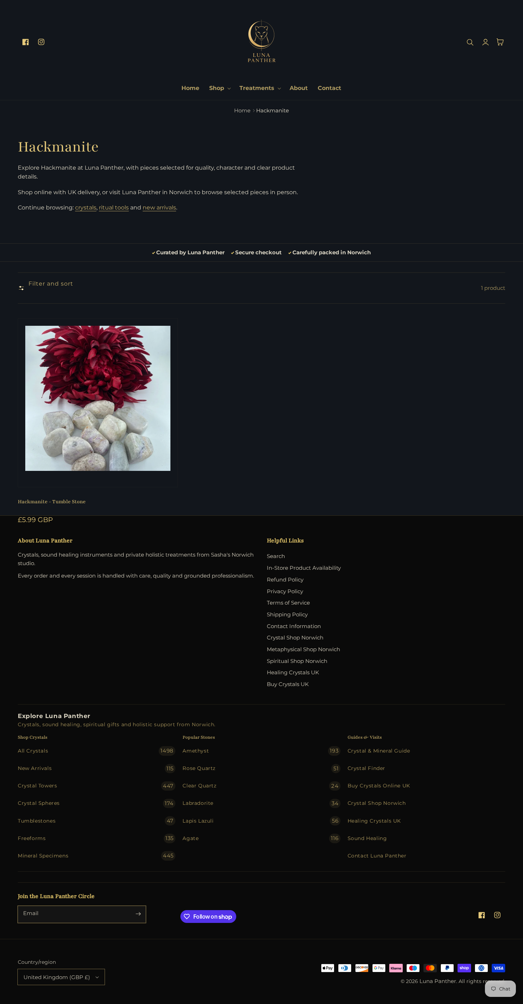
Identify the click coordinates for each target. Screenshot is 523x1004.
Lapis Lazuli (260, 820)
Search (276, 556)
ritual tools (114, 207)
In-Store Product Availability (304, 567)
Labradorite (260, 803)
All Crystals (96, 750)
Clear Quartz (260, 785)
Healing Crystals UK (293, 672)
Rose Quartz (260, 768)
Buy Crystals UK (288, 684)
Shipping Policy (287, 614)
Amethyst (260, 750)
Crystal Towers (96, 785)
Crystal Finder (366, 768)
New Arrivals (96, 768)
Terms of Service (288, 602)
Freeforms (96, 838)
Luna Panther (437, 981)
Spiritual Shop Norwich (297, 661)
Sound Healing (367, 838)
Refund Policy (285, 579)
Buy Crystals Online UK (379, 785)
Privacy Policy (285, 591)
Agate (260, 838)
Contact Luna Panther (377, 855)
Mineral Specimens (96, 855)
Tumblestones (96, 820)
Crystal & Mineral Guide (379, 751)
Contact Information (294, 626)
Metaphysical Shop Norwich (303, 649)
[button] (219, 88)
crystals (85, 207)
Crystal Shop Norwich (295, 637)
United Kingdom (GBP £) (56, 977)
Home (242, 110)
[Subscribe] (138, 913)
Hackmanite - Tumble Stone (52, 501)
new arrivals (159, 207)
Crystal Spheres (96, 803)
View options (98, 471)
